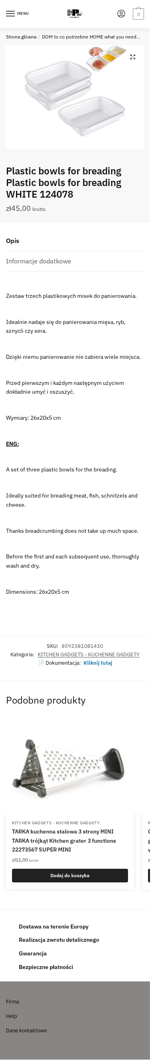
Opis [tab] (12, 241)
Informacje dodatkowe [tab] (38, 261)
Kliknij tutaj (98, 662)
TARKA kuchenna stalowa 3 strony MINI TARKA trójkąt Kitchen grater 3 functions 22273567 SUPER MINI (64, 840)
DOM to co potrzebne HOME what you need (89, 37)
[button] (133, 57)
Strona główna (21, 37)
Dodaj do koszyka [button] (70, 875)
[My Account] (121, 14)
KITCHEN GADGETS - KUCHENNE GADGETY (89, 654)
